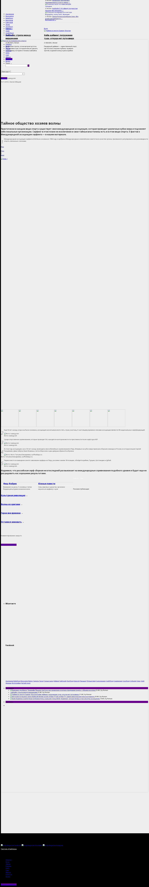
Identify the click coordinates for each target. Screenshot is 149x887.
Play (2, 147)
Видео (8, 61)
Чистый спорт (25, 683)
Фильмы (8, 683)
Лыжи (8, 24)
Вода (7, 46)
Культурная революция (13, 495)
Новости (9, 59)
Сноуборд (9, 35)
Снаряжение (118, 681)
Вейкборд (9, 18)
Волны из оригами (10, 504)
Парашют (9, 29)
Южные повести (46, 483)
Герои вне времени (11, 513)
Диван (8, 49)
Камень (8, 51)
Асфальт (9, 44)
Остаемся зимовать (11, 522)
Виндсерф (9, 20)
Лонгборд (9, 27)
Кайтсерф (9, 22)
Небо (7, 53)
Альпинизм (10, 14)
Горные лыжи (48, 681)
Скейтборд (10, 33)
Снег (7, 55)
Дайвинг (56, 681)
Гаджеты (36, 681)
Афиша (8, 57)
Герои (41, 681)
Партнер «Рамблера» (9, 849)
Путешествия (91, 681)
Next (2, 155)
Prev (2, 151)
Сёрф (7, 31)
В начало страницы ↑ (9, 545)
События (133, 681)
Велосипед (10, 16)
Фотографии (16, 683)
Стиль (138, 681)
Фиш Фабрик (10, 483)
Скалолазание (101, 681)
